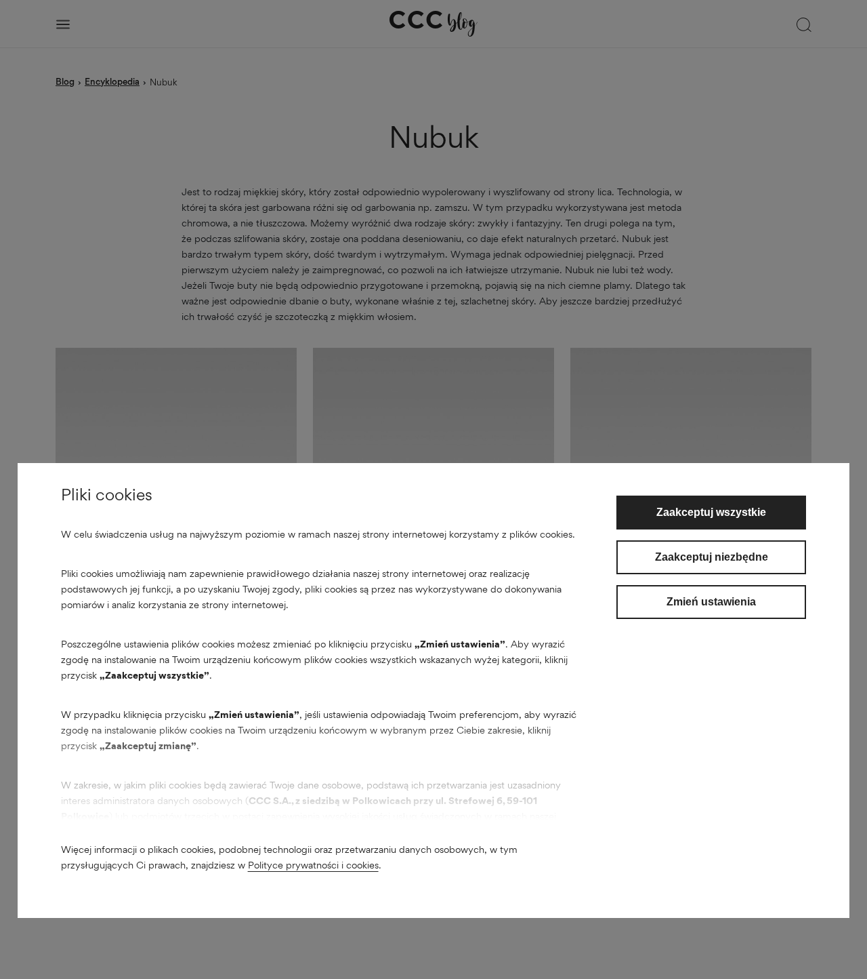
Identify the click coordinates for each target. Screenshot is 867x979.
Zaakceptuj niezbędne (711, 557)
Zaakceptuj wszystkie (711, 512)
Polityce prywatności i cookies (313, 865)
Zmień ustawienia (711, 601)
